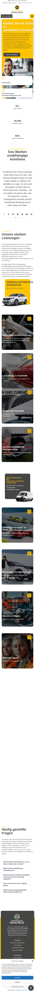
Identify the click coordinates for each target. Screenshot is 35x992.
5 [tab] (19, 218)
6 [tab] (21, 218)
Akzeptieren (17, 977)
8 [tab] (27, 218)
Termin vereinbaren (7, 16)
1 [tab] (7, 218)
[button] (32, 961)
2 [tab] (10, 218)
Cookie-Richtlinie (11, 990)
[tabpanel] (4, 214)
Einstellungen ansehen (18, 986)
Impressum (24, 990)
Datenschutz (19, 990)
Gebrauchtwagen (17, 957)
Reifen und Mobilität (17, 950)
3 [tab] (13, 218)
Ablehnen (17, 982)
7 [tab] (24, 218)
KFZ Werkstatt (17, 945)
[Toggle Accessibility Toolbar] (31, 988)
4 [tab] (16, 218)
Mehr (29, 319)
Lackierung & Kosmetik (17, 947)
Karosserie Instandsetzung (17, 942)
